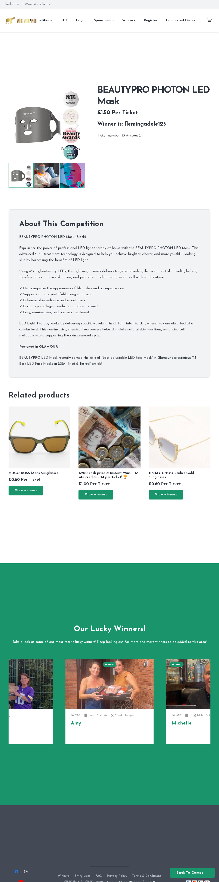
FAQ (99, 876)
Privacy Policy (117, 876)
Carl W (180, 735)
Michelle (81, 723)
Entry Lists (82, 876)
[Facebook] (16, 871)
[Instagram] (25, 871)
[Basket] (209, 20)
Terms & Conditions (146, 876)
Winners (64, 876)
